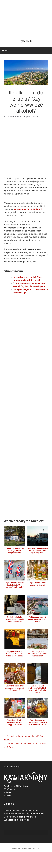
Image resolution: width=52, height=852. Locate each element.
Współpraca (9, 789)
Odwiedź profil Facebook (16, 786)
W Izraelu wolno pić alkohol (28, 209)
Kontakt (7, 795)
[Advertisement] (26, 149)
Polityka (7, 792)
